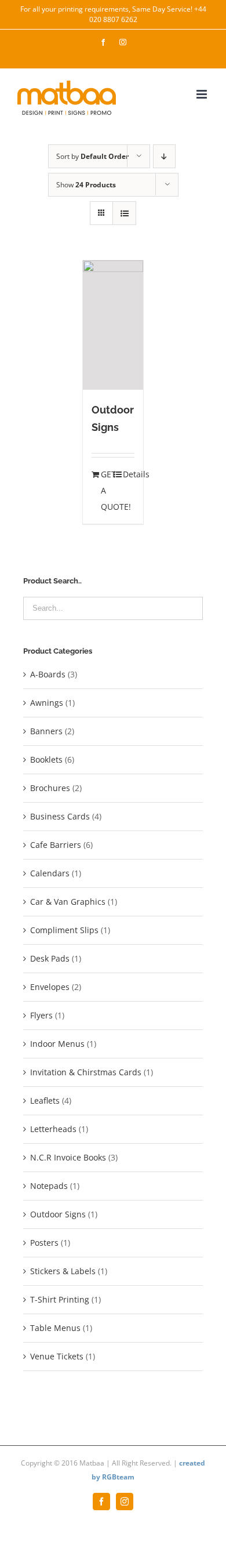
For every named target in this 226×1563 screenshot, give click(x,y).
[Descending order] (164, 156)
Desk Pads (50, 958)
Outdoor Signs (58, 1214)
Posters (44, 1242)
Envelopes (50, 986)
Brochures (50, 787)
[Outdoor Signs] (113, 325)
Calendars (50, 873)
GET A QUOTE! (107, 490)
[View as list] (124, 213)
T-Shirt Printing (59, 1299)
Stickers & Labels (63, 1270)
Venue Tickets (56, 1356)
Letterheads (53, 1128)
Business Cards (60, 816)
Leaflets (45, 1100)
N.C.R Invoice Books (68, 1157)
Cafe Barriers (55, 844)
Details (129, 474)
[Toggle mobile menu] (202, 94)
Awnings (46, 702)
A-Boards (47, 674)
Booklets (46, 759)
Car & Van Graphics (67, 901)
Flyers (41, 1015)
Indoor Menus (57, 1043)
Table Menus (55, 1327)
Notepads (49, 1185)
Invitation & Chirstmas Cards (85, 1072)
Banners (46, 731)
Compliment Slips (64, 929)
